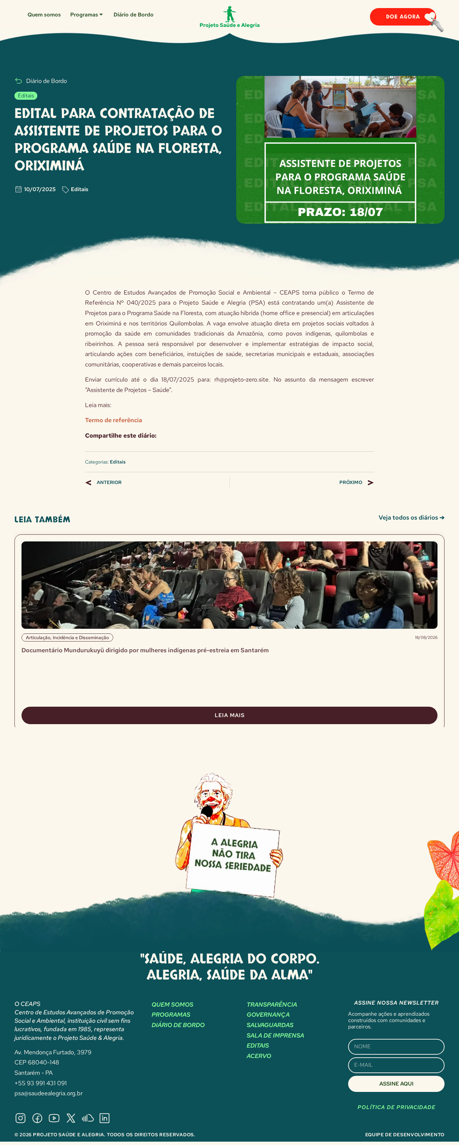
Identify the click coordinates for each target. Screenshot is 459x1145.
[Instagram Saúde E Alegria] (20, 1118)
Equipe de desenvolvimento (405, 1135)
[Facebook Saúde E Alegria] (37, 1118)
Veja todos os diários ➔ (412, 517)
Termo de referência (113, 420)
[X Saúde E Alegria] (71, 1118)
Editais (79, 189)
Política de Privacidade (396, 1107)
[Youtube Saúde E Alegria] (54, 1118)
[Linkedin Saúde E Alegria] (104, 1118)
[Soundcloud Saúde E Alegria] (88, 1118)
